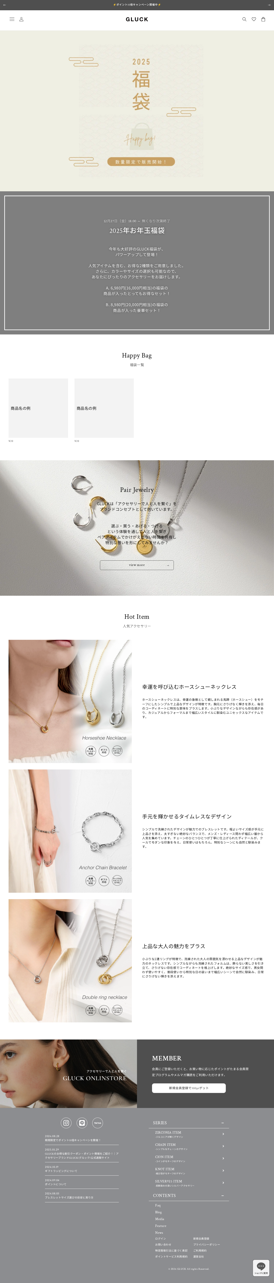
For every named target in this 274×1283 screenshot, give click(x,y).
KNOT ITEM (170, 1171)
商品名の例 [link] (21, 408)
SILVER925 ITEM (175, 1183)
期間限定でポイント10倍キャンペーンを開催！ (73, 1138)
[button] (12, 19)
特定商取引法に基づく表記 (171, 1250)
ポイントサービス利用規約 (171, 1256)
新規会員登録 (201, 1238)
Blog (158, 1212)
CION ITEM (170, 1159)
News (159, 1233)
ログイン (160, 1238)
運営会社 (198, 1256)
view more (137, 565)
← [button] (4, 5)
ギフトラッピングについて (61, 1169)
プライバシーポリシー (206, 1244)
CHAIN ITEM (171, 1147)
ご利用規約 (200, 1250)
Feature (160, 1226)
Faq (158, 1205)
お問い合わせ (163, 1244)
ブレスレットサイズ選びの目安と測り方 (69, 1195)
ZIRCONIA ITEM (169, 1134)
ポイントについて (56, 1182)
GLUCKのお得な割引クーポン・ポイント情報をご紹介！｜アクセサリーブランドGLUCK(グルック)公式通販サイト (82, 1154)
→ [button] (269, 5)
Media (159, 1219)
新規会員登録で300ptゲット (189, 1088)
